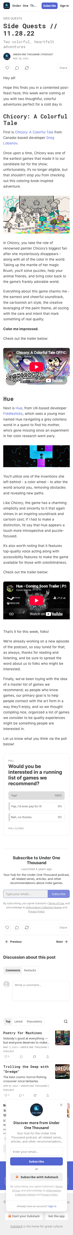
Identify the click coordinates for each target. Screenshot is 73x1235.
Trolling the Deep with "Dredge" (26, 1069)
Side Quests (12, 18)
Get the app (56, 1216)
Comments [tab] (13, 970)
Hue (19, 408)
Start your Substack (26, 1216)
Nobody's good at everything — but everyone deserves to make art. (25, 1040)
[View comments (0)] (17, 68)
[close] (61, 1105)
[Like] (7, 68)
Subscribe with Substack (39, 1177)
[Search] (66, 1021)
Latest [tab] (18, 1021)
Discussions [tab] (34, 1021)
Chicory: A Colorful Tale (34, 132)
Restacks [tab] (30, 970)
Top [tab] (8, 1021)
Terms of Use (56, 903)
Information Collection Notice (44, 907)
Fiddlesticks (13, 414)
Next (59, 942)
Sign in (64, 6)
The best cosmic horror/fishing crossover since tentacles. (24, 1079)
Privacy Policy (49, 1194)
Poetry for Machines (22, 1032)
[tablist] (20, 970)
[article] (36, 1044)
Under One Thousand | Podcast (33, 54)
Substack (16, 1226)
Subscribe (49, 6)
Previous (15, 942)
